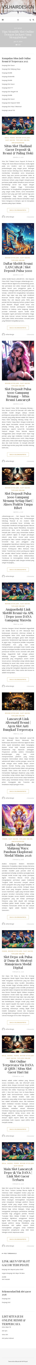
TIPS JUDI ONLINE (22, 140)
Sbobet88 (11, 76)
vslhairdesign (10, 217)
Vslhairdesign (18, 7)
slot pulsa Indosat (8, 1338)
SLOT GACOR (18, 28)
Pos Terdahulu (10, 1253)
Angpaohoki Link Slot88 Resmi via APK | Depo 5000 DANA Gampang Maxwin (18, 614)
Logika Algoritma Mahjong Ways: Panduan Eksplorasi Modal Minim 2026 (18, 849)
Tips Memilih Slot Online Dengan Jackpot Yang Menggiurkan (18, 34)
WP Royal (24, 1361)
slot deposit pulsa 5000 (15, 1269)
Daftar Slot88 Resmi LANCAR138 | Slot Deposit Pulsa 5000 (18, 267)
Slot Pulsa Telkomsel (15, 106)
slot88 (4, 1277)
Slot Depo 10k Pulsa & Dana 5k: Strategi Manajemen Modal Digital (18, 962)
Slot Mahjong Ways (14, 69)
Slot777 (10, 88)
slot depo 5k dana (18, 1273)
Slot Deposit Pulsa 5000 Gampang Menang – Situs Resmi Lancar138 (18, 394)
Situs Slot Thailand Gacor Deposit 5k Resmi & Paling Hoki (18, 149)
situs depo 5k (6, 1327)
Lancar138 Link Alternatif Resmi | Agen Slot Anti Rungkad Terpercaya (18, 724)
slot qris (4, 1331)
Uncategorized (18, 143)
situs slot (5, 1334)
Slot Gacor (11, 65)
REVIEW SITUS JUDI (23, 138)
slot (9, 1298)
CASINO (10, 1056)
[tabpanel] (18, 35)
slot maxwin (6, 1279)
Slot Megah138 (13, 91)
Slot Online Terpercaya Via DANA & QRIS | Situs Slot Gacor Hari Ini (18, 1066)
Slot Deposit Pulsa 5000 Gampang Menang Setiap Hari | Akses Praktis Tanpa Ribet (18, 500)
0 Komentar (30, 217)
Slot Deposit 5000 (14, 103)
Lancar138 (11, 110)
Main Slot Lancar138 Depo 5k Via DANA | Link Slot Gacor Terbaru (18, 1174)
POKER (12, 138)
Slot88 (10, 73)
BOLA (7, 138)
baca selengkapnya (18, 210)
